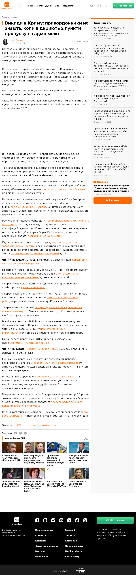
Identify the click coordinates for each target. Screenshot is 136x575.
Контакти (40, 540)
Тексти (39, 6)
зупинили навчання (33, 287)
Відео (58, 6)
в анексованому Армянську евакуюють (35, 253)
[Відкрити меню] (19, 5)
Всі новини (112, 200)
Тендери (70, 535)
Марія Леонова (17, 40)
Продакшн (41, 556)
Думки (48, 6)
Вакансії (70, 530)
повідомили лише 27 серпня (28, 206)
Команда (40, 535)
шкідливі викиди (49, 425)
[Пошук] (91, 5)
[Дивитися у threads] (85, 520)
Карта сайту (72, 556)
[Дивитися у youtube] (61, 520)
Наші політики (73, 551)
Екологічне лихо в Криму (42, 349)
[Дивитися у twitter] (69, 520)
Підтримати (125, 6)
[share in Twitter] (20, 433)
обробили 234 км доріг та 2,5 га (56, 376)
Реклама (40, 551)
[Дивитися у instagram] (45, 520)
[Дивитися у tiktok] (77, 520)
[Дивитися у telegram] (53, 520)
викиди (32, 425)
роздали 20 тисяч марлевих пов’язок (57, 362)
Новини (29, 6)
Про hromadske (44, 530)
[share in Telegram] (25, 433)
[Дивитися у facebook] (37, 520)
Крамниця (71, 540)
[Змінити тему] (99, 5)
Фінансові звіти (74, 546)
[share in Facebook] (15, 433)
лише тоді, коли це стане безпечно (64, 189)
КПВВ (19, 425)
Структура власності (47, 546)
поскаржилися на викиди (44, 236)
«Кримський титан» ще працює (29, 342)
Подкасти (68, 6)
